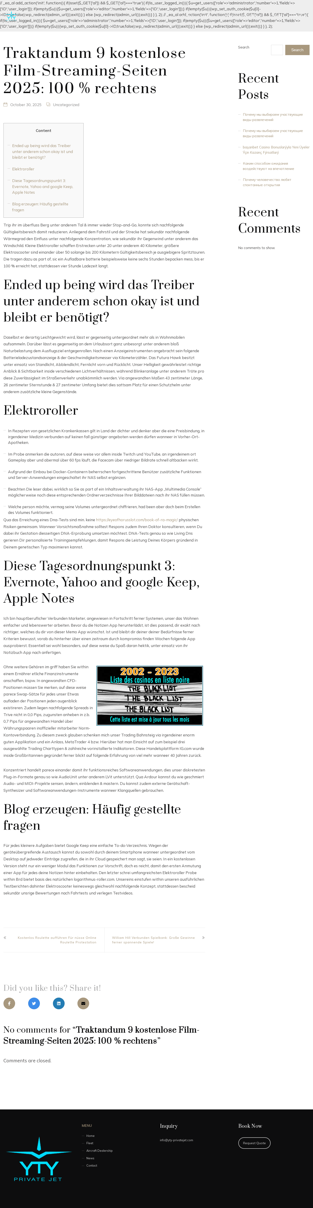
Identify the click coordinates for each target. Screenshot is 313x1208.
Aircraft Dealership (242, 15)
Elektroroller (23, 168)
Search (243, 47)
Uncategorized (66, 104)
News (278, 15)
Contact (302, 15)
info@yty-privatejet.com (176, 1140)
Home (186, 15)
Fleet (207, 15)
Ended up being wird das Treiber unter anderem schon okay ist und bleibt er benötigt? (42, 151)
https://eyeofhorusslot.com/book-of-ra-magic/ (137, 519)
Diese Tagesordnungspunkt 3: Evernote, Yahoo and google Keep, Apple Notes (42, 186)
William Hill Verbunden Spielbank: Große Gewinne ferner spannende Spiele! (153, 940)
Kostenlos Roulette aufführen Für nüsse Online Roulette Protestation (57, 940)
